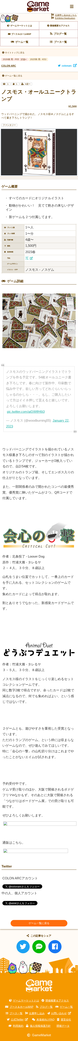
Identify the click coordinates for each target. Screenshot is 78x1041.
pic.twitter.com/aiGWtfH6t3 (26, 411)
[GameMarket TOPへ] (39, 985)
